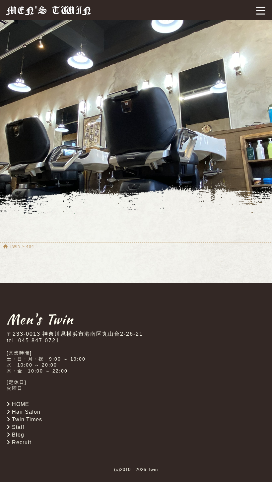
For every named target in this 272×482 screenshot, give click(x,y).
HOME (20, 404)
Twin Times (27, 419)
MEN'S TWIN (49, 10)
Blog (18, 435)
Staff (18, 427)
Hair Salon (26, 412)
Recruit (21, 442)
